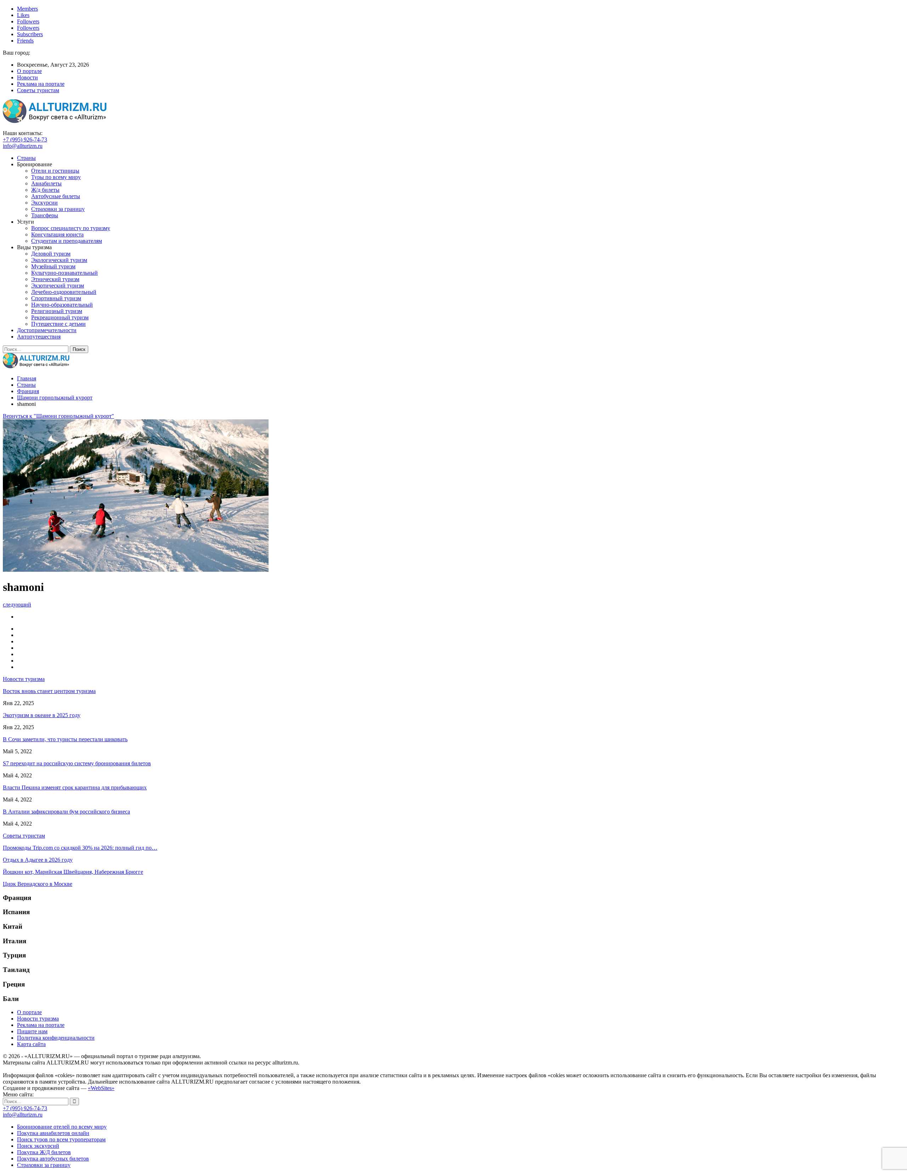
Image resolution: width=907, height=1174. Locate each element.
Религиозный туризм (56, 311)
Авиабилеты (46, 183)
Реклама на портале (40, 84)
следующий (17, 605)
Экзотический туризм (57, 286)
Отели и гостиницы (55, 171)
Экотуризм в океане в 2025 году (41, 715)
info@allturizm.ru (23, 146)
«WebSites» (101, 1088)
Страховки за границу (58, 209)
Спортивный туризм (56, 298)
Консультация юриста (57, 234)
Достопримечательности (47, 330)
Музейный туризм (53, 266)
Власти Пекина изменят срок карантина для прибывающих (75, 787)
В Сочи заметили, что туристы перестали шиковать (65, 739)
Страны (26, 158)
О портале (29, 71)
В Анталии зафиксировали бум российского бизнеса (66, 812)
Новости (27, 77)
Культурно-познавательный (64, 273)
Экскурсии (44, 203)
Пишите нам (32, 1031)
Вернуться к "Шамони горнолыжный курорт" (58, 416)
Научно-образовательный (62, 305)
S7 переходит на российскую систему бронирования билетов (77, 763)
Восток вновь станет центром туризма (49, 691)
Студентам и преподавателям (66, 241)
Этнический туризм (55, 279)
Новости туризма (38, 1019)
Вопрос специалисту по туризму (70, 228)
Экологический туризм (59, 260)
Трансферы (44, 215)
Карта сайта (31, 1044)
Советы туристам (38, 90)
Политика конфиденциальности (56, 1038)
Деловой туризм (51, 254)
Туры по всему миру (56, 177)
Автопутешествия (39, 337)
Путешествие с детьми (58, 324)
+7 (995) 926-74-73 (25, 139)
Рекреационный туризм (60, 317)
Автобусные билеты (55, 196)
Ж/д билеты (45, 190)
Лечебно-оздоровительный (63, 292)
